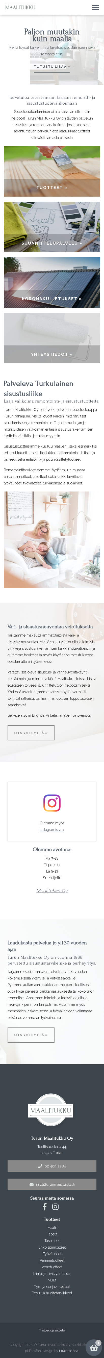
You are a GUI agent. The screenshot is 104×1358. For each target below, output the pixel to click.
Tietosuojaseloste (52, 1330)
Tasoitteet (52, 1240)
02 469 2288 (55, 1166)
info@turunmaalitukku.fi (55, 1184)
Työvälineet (52, 1254)
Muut (52, 1280)
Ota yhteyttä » (31, 733)
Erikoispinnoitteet (52, 1247)
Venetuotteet (52, 1267)
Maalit (52, 1227)
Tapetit (52, 1234)
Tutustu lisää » (52, 66)
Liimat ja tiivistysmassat (52, 1273)
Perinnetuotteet (52, 1260)
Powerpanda (68, 1351)
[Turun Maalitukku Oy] (20, 7)
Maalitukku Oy (52, 890)
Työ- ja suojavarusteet (52, 1286)
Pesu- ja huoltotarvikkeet (52, 1293)
